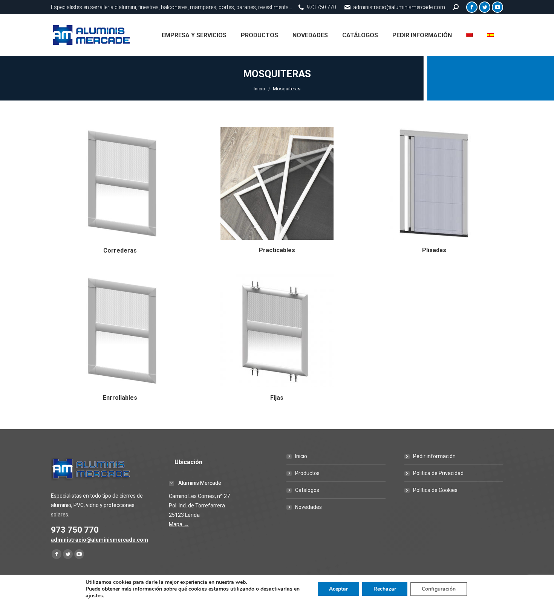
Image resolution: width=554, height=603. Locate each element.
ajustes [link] (94, 595)
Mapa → (179, 524)
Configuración (439, 588)
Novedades (308, 507)
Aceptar (338, 588)
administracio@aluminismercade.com (99, 540)
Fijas (276, 397)
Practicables (277, 250)
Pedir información (434, 456)
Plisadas (434, 250)
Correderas (120, 250)
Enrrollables (120, 397)
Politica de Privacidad (438, 473)
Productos (307, 473)
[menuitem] (194, 35)
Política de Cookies (435, 490)
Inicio (301, 456)
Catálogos (307, 490)
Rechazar (384, 588)
